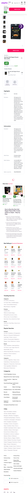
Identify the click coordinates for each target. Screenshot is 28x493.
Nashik (17, 438)
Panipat (18, 440)
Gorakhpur (6, 423)
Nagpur (13, 438)
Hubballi (5, 428)
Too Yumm (6, 347)
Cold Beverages (14, 302)
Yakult (5, 345)
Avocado (6, 333)
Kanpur (10, 430)
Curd (18, 360)
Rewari (8, 444)
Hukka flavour (7, 362)
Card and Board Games (11, 304)
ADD (10, 193)
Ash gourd (10, 335)
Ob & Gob (6, 323)
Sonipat (10, 446)
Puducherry (14, 442)
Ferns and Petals (7, 355)
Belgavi (13, 413)
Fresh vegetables (7, 366)
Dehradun (18, 419)
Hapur (5, 425)
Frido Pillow (11, 323)
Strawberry (10, 333)
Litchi (15, 315)
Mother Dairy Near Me (8, 351)
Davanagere (12, 419)
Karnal (5, 432)
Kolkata (12, 432)
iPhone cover (6, 317)
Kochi (8, 432)
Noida (5, 440)
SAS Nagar (6, 446)
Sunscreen (11, 300)
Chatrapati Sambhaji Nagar (9, 417)
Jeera (9, 341)
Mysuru (9, 438)
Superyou (6, 353)
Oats (5, 304)
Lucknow (12, 434)
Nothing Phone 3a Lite (8, 315)
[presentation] (22, 45)
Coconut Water (13, 317)
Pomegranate (17, 333)
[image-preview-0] (4, 17)
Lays (10, 347)
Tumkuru (18, 446)
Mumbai (5, 438)
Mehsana (14, 436)
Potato (10, 337)
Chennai (17, 417)
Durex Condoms (12, 353)
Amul (11, 349)
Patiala (5, 442)
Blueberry (17, 339)
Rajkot (5, 444)
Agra (5, 411)
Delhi (5, 421)
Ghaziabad (14, 421)
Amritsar (5, 413)
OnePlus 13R (6, 310)
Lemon (14, 337)
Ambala (14, 411)
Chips (14, 360)
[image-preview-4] (4, 36)
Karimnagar (15, 430)
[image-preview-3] (4, 31)
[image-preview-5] (4, 41)
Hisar (13, 425)
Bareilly (9, 413)
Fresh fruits (17, 364)
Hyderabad (10, 428)
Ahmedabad (9, 411)
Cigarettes (10, 360)
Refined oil (14, 366)
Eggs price (6, 364)
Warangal (15, 450)
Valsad (14, 448)
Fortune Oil (16, 351)
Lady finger (6, 337)
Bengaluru (6, 415)
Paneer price (12, 368)
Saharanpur (13, 444)
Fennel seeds (11, 339)
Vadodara (10, 448)
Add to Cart (17, 9)
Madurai (5, 436)
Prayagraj (9, 442)
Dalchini (5, 339)
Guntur (10, 423)
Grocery (5, 360)
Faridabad (9, 421)
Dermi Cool (17, 323)
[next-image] (22, 46)
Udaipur (5, 448)
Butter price (6, 368)
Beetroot (6, 335)
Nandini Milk (6, 349)
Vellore (5, 450)
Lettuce (18, 341)
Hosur (16, 425)
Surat (14, 446)
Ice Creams (6, 300)
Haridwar (9, 425)
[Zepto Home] (4, 3)
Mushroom (13, 341)
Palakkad (9, 440)
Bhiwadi (10, 415)
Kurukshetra (6, 434)
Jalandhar (6, 430)
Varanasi (18, 448)
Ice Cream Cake (7, 302)
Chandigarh (15, 415)
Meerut (9, 436)
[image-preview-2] (4, 27)
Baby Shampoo (7, 306)
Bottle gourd (16, 335)
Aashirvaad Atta (15, 345)
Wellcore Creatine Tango (9, 313)
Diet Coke (6, 319)
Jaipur (18, 428)
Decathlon (6, 325)
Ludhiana (16, 434)
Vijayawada (10, 450)
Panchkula (14, 440)
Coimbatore (6, 419)
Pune (19, 442)
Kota (16, 432)
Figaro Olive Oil (15, 347)
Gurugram (15, 423)
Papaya (5, 341)
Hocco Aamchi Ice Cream (14, 319)
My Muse (9, 345)
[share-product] (21, 58)
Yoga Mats (13, 306)
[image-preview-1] (4, 22)
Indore (15, 428)
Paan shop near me (15, 362)
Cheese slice (11, 364)
